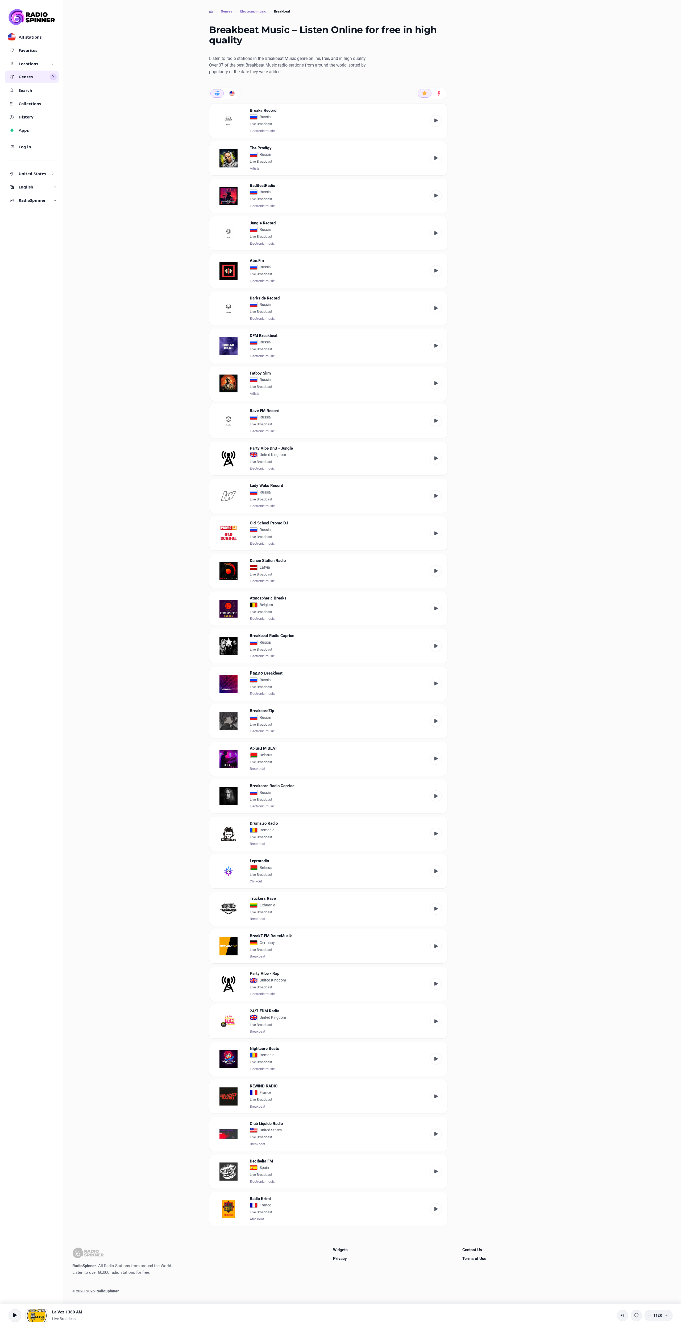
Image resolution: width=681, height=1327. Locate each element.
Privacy (340, 1258)
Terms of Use (474, 1258)
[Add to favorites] (636, 1315)
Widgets (340, 1249)
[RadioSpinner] (32, 17)
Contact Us (472, 1249)
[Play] (436, 121)
